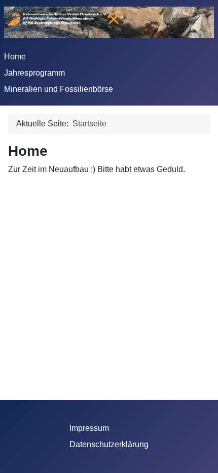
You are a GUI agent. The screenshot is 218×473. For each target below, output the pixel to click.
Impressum (89, 428)
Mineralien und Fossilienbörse (58, 89)
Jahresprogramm (34, 73)
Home (15, 56)
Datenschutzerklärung (109, 444)
